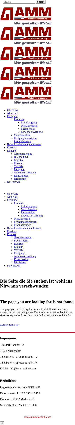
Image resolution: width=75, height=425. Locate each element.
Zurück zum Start (9, 324)
